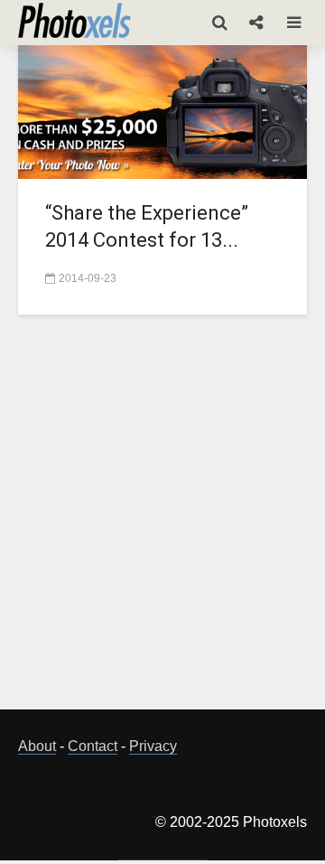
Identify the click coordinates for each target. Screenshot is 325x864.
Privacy (153, 746)
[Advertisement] (162, 522)
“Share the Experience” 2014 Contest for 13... (146, 226)
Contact (92, 746)
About (37, 746)
